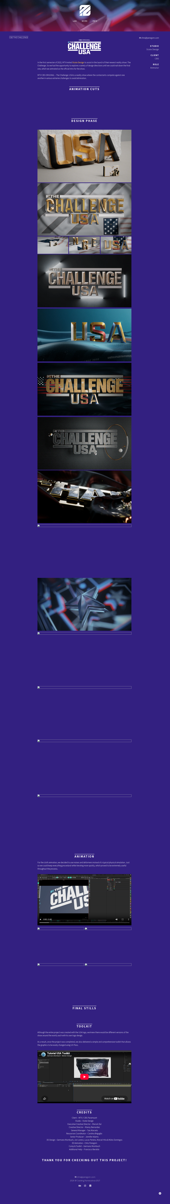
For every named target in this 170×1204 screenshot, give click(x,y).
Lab (75, 21)
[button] (160, 1193)
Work (84, 21)
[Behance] (80, 1186)
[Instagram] (85, 1186)
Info (94, 21)
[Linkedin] (90, 1186)
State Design (78, 62)
